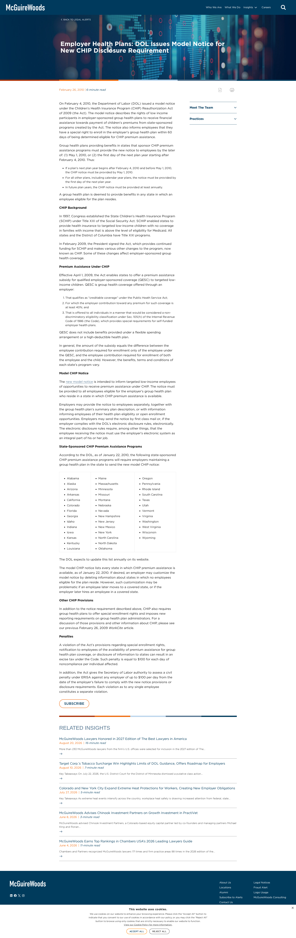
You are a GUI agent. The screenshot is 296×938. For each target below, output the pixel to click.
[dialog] (148, 921)
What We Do (232, 7)
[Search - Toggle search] (283, 7)
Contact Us (226, 902)
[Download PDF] (220, 90)
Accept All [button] (137, 931)
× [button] (292, 908)
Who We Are (214, 7)
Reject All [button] (159, 931)
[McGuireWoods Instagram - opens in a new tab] (23, 895)
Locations (225, 887)
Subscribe (74, 703)
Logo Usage (261, 892)
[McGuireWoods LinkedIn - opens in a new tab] (11, 895)
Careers (266, 7)
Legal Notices (262, 882)
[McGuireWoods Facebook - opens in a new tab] (15, 895)
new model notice (79, 382)
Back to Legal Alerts (77, 19)
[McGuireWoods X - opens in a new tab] (19, 895)
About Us (225, 882)
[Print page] (232, 90)
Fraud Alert (260, 887)
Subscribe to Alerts (231, 897)
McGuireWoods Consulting (270, 897)
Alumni (223, 892)
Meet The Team (201, 107)
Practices (197, 119)
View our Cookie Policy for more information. (148, 924)
